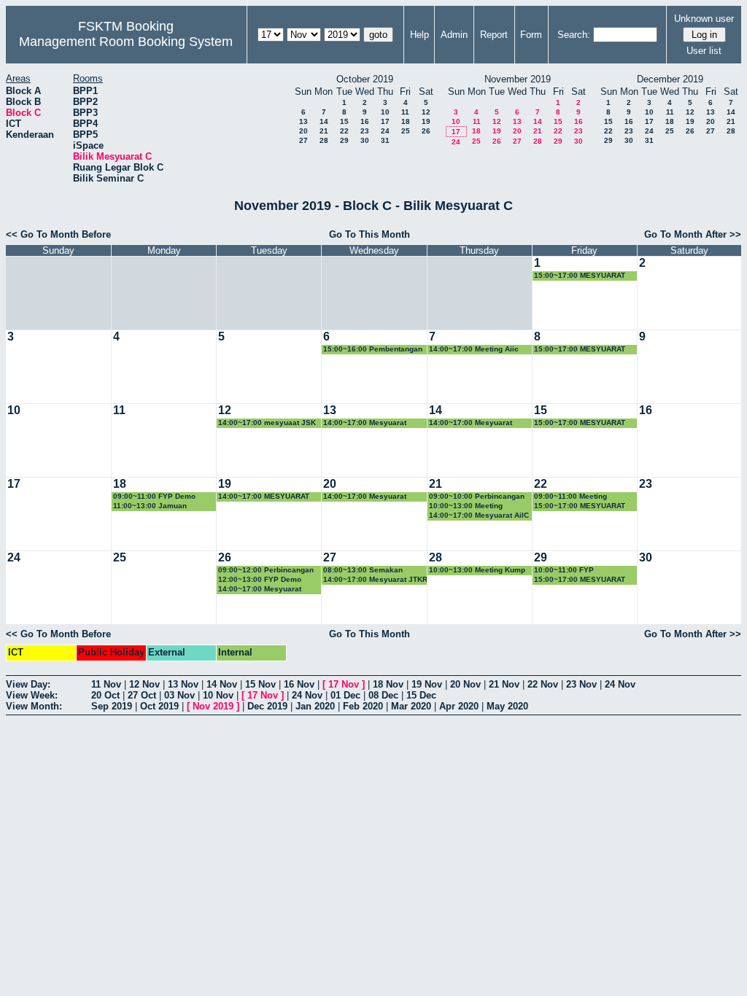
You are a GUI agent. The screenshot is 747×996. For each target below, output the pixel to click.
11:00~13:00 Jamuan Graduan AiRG (150, 506)
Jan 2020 (315, 706)
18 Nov (388, 684)
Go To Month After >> (692, 234)
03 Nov (179, 695)
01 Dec (345, 695)
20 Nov (465, 684)
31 (385, 140)
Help (419, 34)
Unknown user (704, 18)
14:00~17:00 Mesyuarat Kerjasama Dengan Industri (477, 423)
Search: (573, 34)
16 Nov (299, 684)
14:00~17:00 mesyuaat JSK (267, 423)
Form (531, 34)
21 (324, 131)
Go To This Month (369, 234)
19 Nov (426, 684)
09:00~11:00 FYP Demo (154, 496)
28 (324, 140)
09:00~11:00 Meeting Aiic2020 (570, 497)
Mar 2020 (411, 706)
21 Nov (504, 684)
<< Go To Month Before (58, 234)
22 (344, 131)
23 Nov (581, 684)
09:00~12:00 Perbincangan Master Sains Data (266, 570)
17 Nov (343, 684)
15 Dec (421, 695)
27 (303, 140)
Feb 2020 (363, 706)
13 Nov (183, 684)
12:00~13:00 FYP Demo (259, 579)
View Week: (32, 695)
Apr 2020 (459, 706)
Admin (454, 34)
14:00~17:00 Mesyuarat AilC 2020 (479, 516)
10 (385, 112)
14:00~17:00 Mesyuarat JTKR (375, 579)
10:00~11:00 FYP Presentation (564, 570)
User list (703, 50)
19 (426, 121)
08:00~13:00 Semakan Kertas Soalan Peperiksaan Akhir (372, 570)
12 (426, 112)
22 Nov (542, 684)
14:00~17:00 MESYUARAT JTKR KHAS (263, 497)
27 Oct (142, 695)
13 (303, 121)
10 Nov (218, 695)
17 (385, 121)
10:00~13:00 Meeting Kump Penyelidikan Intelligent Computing (477, 570)
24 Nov (620, 684)
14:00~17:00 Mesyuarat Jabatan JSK (364, 423)
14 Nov (221, 684)
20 (303, 131)
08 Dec (383, 695)
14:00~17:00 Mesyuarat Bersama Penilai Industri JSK (262, 589)
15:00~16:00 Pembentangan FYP (372, 349)
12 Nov (144, 684)
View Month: (34, 706)
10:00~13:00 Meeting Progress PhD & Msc (466, 506)
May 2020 (507, 706)
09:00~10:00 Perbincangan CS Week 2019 (477, 497)
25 (405, 131)
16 (364, 121)
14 (324, 121)
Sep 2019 (111, 706)
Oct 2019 (159, 706)
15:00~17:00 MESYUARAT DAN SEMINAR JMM (579, 276)
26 (426, 131)
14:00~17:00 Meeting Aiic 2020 (474, 349)
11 (405, 112)
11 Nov (106, 684)
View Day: (28, 684)
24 (385, 131)
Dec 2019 (267, 706)
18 (405, 121)
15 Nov (260, 684)
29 (344, 140)
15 (344, 121)
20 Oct (105, 695)
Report (494, 34)
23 (364, 131)
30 (364, 140)
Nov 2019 (213, 706)
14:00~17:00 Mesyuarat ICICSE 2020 (364, 497)
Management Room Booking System (126, 41)
